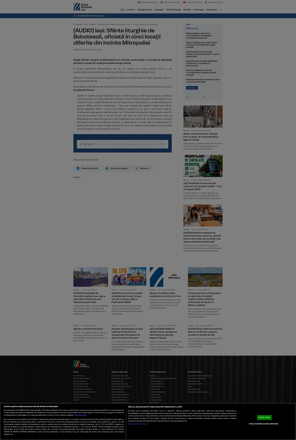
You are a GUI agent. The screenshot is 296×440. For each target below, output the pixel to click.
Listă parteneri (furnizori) (138, 424)
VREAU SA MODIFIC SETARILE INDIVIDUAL (264, 423)
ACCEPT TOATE (264, 417)
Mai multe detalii (80, 415)
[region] (148, 421)
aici (80, 427)
